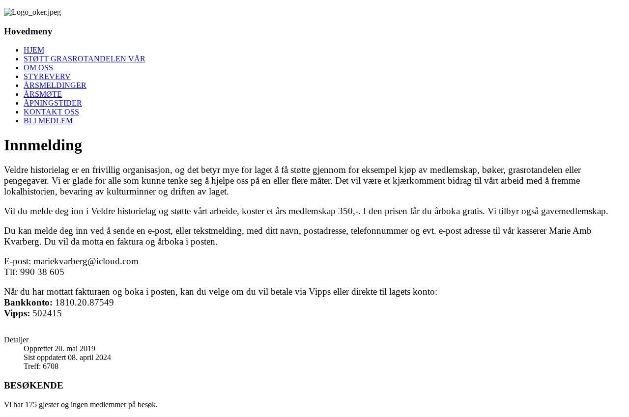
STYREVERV (47, 76)
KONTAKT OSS (51, 112)
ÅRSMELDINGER (55, 85)
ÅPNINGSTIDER (53, 103)
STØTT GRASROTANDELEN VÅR (84, 59)
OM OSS (38, 67)
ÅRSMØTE (43, 94)
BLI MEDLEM (48, 120)
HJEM (34, 50)
